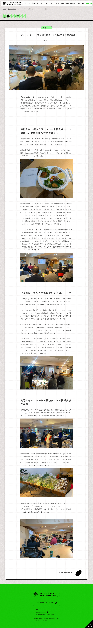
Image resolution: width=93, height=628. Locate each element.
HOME (4, 9)
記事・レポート (12, 9)
